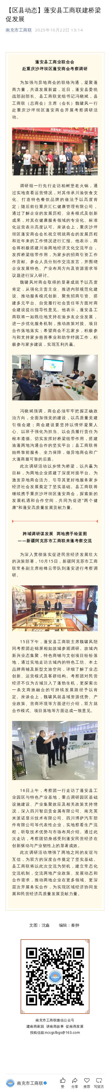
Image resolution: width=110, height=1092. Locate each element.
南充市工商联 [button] (19, 30)
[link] (32, 1083)
